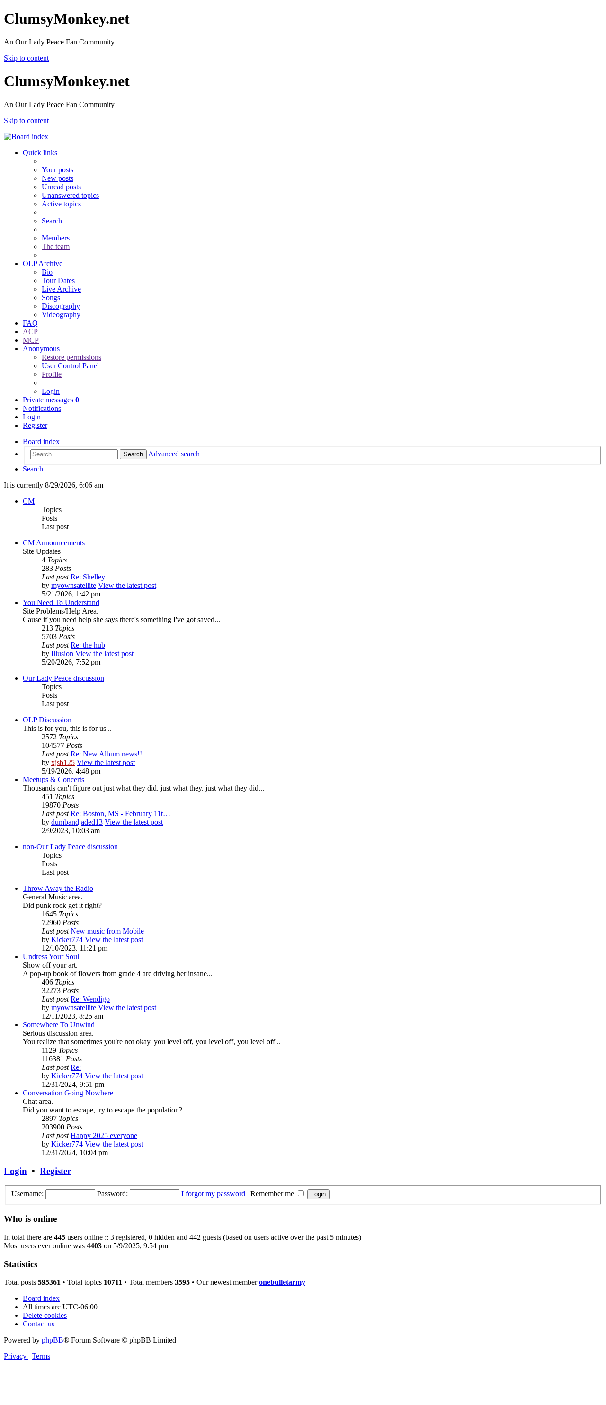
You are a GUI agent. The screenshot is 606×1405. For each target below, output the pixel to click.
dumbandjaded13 (77, 822)
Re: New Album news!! (106, 754)
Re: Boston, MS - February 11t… (120, 813)
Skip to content (26, 58)
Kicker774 (67, 939)
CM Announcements (54, 543)
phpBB (52, 1340)
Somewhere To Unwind (59, 1025)
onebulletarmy (282, 1282)
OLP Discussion (47, 720)
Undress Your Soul (51, 956)
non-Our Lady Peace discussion (70, 847)
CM (29, 501)
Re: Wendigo (90, 999)
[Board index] (26, 137)
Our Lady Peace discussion (63, 678)
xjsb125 (63, 762)
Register (55, 1171)
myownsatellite (73, 585)
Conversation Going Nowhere (68, 1093)
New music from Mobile (107, 931)
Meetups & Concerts (53, 779)
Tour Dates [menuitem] (58, 280)
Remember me (273, 1194)
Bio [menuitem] (47, 272)
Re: (76, 1067)
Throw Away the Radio (58, 888)
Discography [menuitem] (61, 306)
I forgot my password (213, 1194)
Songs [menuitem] (51, 297)
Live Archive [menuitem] (61, 289)
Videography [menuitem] (61, 315)
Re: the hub (88, 645)
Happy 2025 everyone (104, 1135)
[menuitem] (57, 170)
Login (15, 1171)
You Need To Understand (61, 602)
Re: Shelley (88, 577)
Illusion (62, 653)
